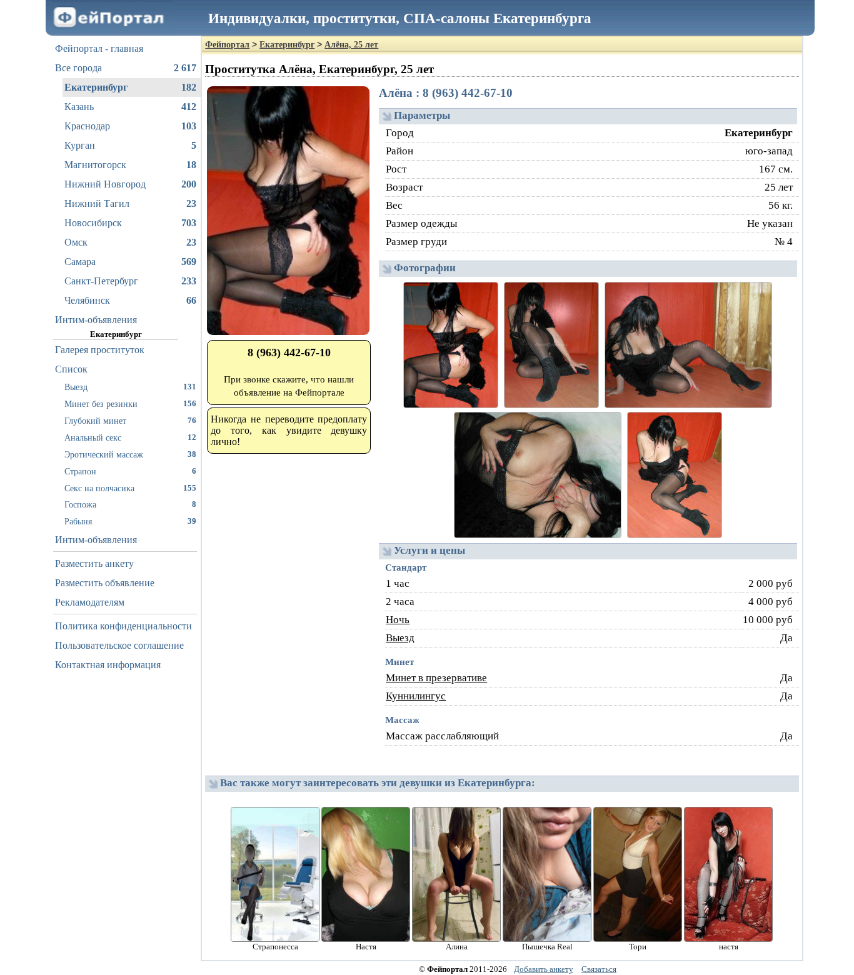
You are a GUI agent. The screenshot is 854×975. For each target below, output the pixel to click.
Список (71, 369)
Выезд (130, 387)
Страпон (130, 471)
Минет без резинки (130, 404)
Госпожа (130, 504)
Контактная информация (108, 664)
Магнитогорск (130, 164)
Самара (130, 261)
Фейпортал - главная (99, 48)
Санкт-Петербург (130, 281)
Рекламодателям (89, 602)
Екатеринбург (130, 87)
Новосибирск (130, 223)
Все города (125, 67)
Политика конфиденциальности (123, 626)
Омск (130, 242)
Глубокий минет (130, 421)
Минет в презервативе (436, 678)
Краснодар (130, 126)
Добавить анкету (543, 969)
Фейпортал (227, 44)
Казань (130, 106)
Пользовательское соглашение (119, 645)
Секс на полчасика (130, 488)
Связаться (598, 969)
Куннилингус (416, 696)
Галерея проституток (99, 349)
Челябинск (130, 300)
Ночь (397, 620)
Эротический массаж (130, 454)
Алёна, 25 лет (351, 44)
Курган (130, 145)
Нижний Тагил (130, 203)
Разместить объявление (104, 583)
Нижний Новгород (130, 184)
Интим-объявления (96, 319)
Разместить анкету (94, 563)
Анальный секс (130, 437)
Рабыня (130, 521)
